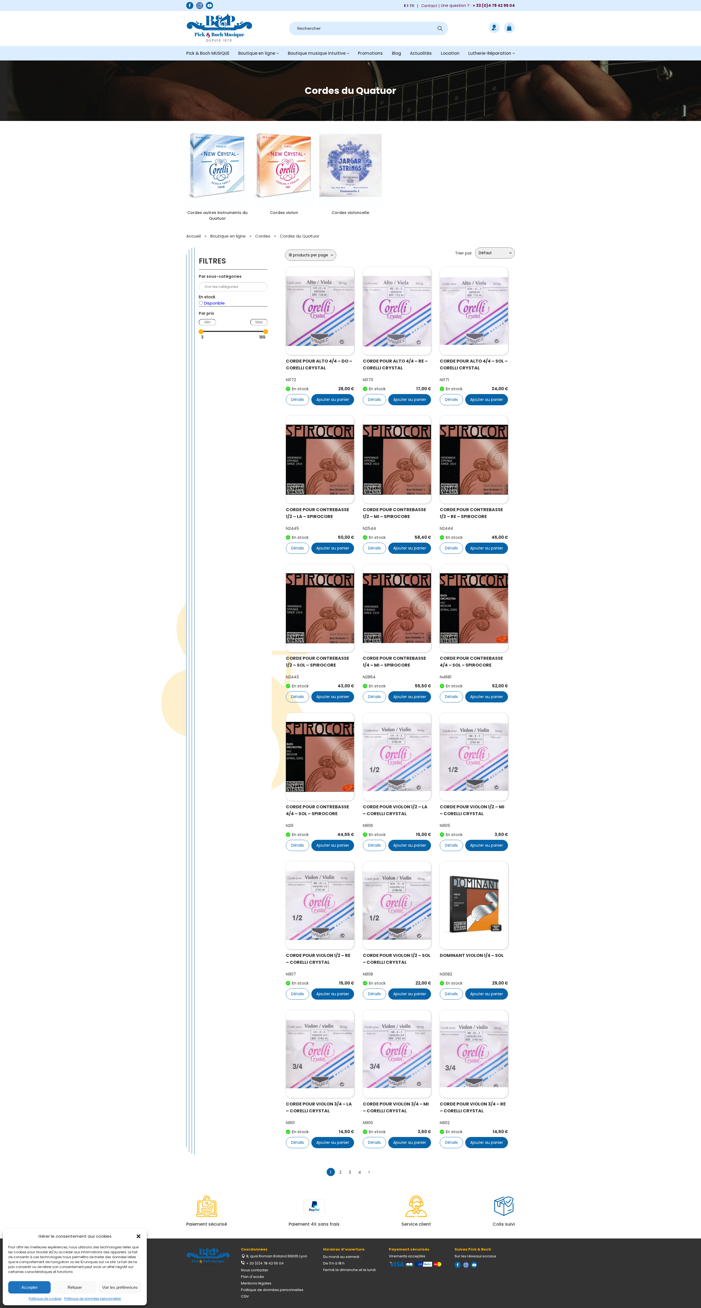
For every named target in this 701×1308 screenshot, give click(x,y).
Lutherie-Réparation (489, 53)
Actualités (421, 53)
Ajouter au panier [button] (332, 399)
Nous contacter (254, 1270)
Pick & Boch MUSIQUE (207, 53)
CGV (245, 1296)
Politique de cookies (45, 1298)
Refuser (75, 1287)
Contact (429, 5)
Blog (396, 53)
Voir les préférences (120, 1287)
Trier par (463, 253)
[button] (138, 1236)
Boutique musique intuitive (317, 53)
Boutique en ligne (256, 53)
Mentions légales (256, 1283)
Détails (297, 399)
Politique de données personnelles (92, 1298)
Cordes (262, 236)
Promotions (370, 53)
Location (450, 53)
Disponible (214, 303)
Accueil (193, 236)
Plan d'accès (252, 1276)
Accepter (29, 1287)
